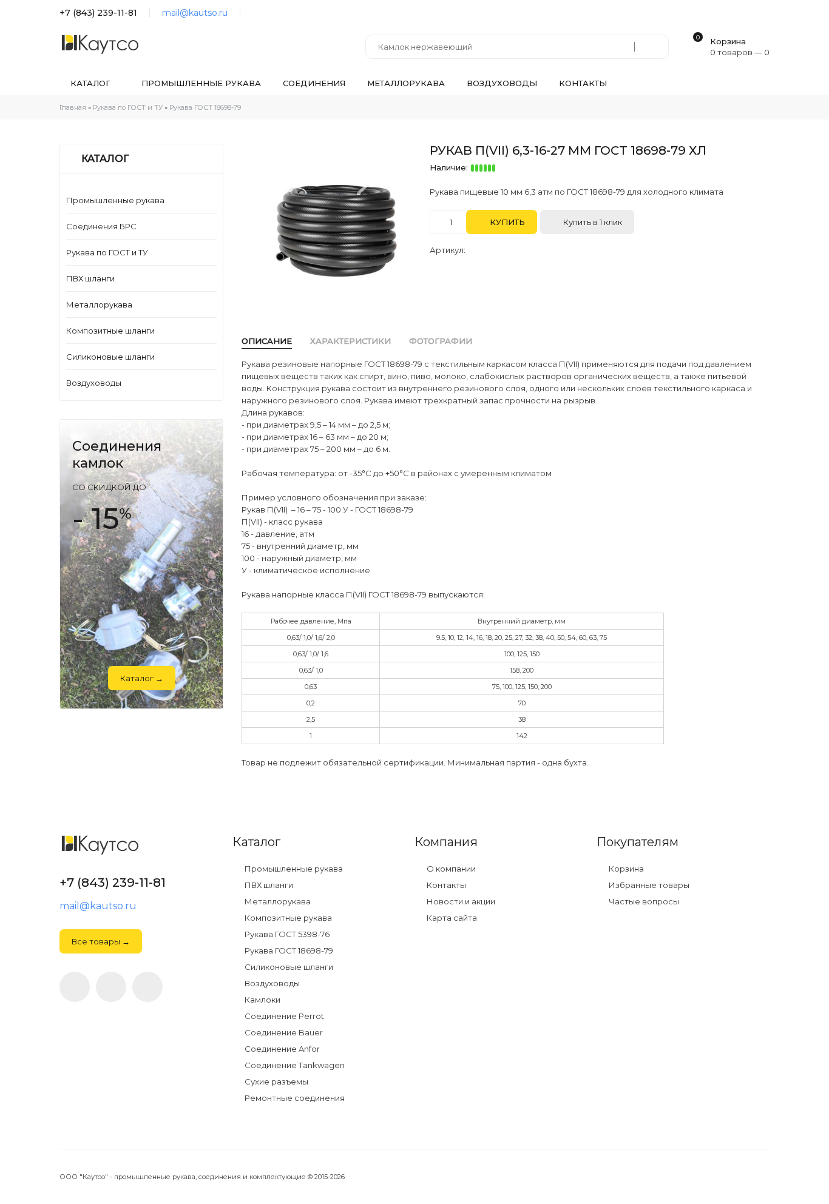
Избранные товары (648, 885)
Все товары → (101, 941)
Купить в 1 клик (591, 222)
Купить (506, 222)
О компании (450, 869)
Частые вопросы (643, 902)
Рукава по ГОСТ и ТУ (107, 252)
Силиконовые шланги (110, 357)
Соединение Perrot (283, 1016)
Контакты (445, 885)
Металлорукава (99, 304)
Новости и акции (460, 902)
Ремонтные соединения (294, 1098)
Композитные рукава (287, 918)
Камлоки (261, 1000)
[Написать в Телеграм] (255, 12)
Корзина (625, 869)
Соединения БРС (101, 226)
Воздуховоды (93, 383)
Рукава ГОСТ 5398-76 (286, 934)
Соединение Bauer (283, 1033)
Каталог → (141, 678)
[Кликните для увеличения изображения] (336, 226)
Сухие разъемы (275, 1082)
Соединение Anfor (281, 1049)
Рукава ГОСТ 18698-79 (288, 951)
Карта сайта (451, 918)
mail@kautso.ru (195, 12)
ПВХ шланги (90, 278)
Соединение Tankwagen (294, 1065)
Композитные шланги (110, 330)
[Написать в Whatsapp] (111, 987)
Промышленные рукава (115, 200)
